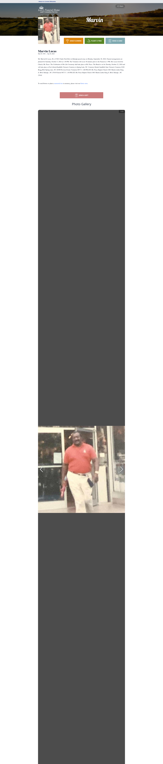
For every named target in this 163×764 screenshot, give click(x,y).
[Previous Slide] (41, 469)
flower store (84, 83)
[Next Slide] (121, 469)
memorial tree (58, 83)
